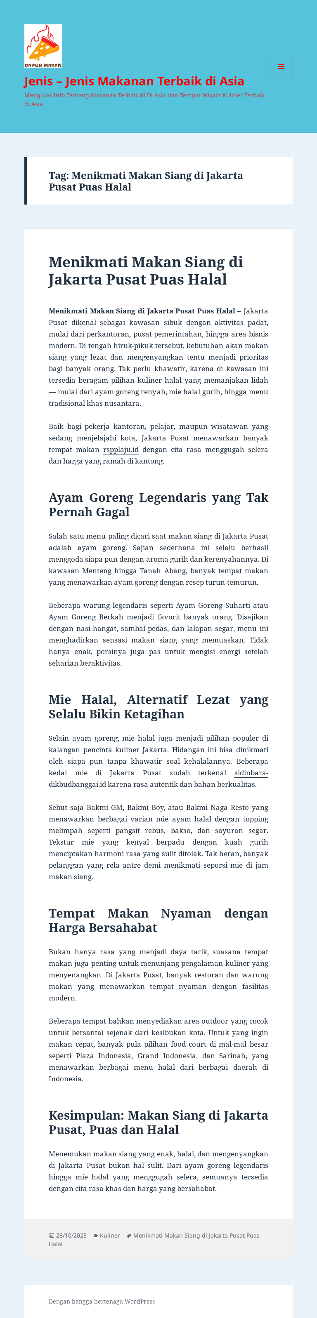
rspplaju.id (121, 449)
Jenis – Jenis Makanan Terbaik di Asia (134, 81)
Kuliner (110, 1235)
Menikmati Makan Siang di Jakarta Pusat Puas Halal (146, 270)
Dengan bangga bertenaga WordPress (102, 1301)
